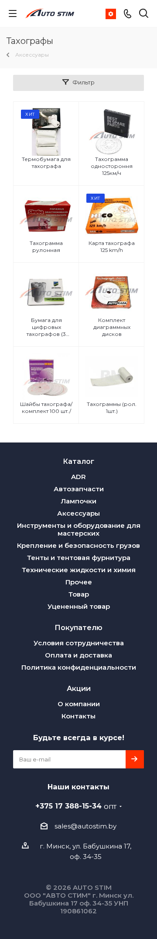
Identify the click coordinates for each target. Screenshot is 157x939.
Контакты (78, 716)
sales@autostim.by (85, 826)
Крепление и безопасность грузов (78, 545)
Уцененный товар (79, 606)
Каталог (78, 461)
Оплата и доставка (78, 655)
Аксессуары (78, 513)
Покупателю (78, 627)
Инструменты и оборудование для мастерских (78, 529)
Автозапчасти (79, 489)
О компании (79, 704)
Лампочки (78, 501)
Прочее (78, 582)
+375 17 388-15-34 (75, 806)
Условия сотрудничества (79, 643)
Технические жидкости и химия (79, 570)
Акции (79, 688)
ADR (78, 477)
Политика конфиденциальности (78, 667)
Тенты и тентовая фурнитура (78, 557)
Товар (78, 594)
